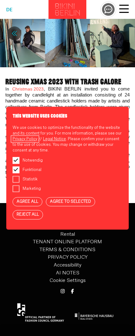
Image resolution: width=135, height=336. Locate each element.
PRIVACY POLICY (68, 257)
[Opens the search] (108, 9)
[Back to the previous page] (14, 33)
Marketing (32, 188)
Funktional (32, 170)
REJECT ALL (28, 215)
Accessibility (67, 265)
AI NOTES (67, 273)
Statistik (30, 179)
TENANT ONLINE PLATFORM (67, 242)
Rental (67, 234)
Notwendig (33, 160)
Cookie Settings (68, 280)
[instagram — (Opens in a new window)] (63, 292)
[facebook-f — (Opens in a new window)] (72, 292)
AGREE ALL (27, 201)
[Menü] (124, 10)
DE (9, 10)
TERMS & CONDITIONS (67, 249)
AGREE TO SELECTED (70, 201)
